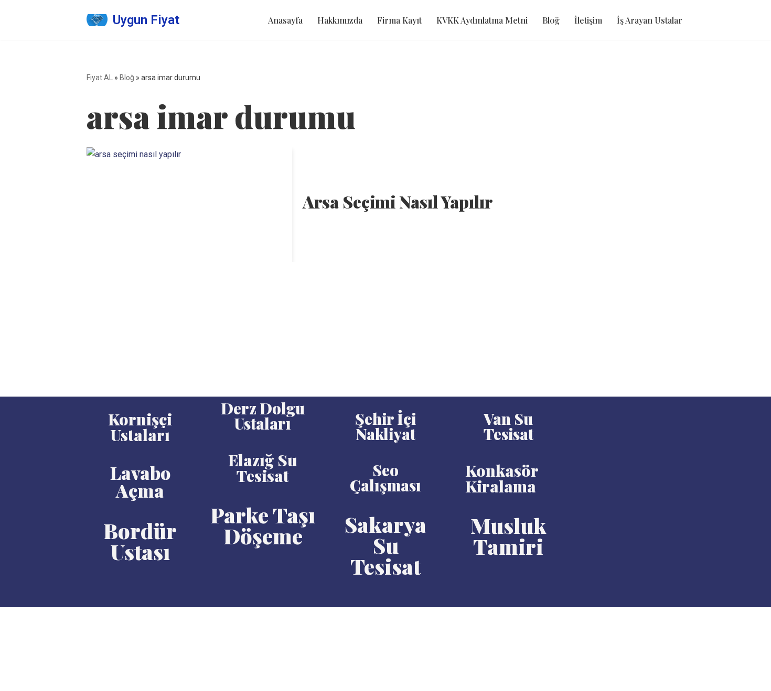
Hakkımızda (339, 20)
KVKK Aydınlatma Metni (482, 20)
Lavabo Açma (140, 481)
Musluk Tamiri (508, 535)
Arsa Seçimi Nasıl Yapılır (397, 201)
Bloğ (551, 20)
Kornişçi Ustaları (140, 427)
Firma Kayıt (399, 20)
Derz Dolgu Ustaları (263, 415)
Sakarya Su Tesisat (385, 545)
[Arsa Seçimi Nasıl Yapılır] (189, 204)
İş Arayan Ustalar (649, 20)
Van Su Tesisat (508, 426)
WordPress (134, 621)
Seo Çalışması (385, 477)
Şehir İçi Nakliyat (385, 426)
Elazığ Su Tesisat (262, 467)
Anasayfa (285, 20)
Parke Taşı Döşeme (262, 525)
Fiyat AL (100, 77)
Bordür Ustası (140, 541)
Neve (96, 621)
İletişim (588, 20)
